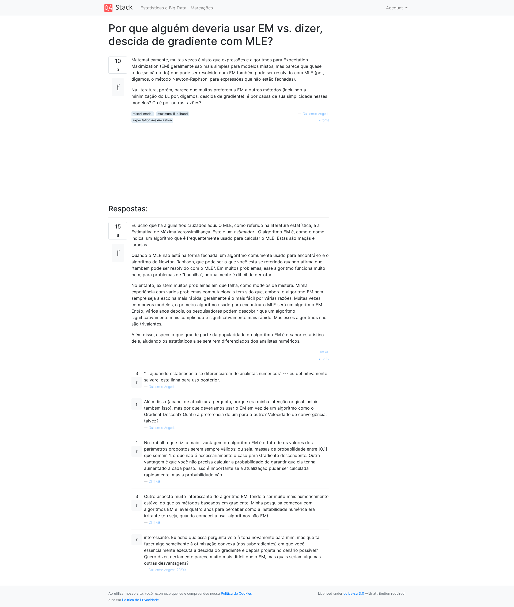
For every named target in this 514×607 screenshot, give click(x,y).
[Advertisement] (230, 160)
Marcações (202, 7)
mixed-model (142, 114)
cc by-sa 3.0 (353, 593)
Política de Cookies (236, 593)
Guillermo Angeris (316, 114)
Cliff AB (323, 352)
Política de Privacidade (140, 600)
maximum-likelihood (172, 114)
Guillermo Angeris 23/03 (167, 570)
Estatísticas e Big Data (163, 7)
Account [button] (395, 7)
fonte (324, 120)
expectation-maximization (152, 120)
